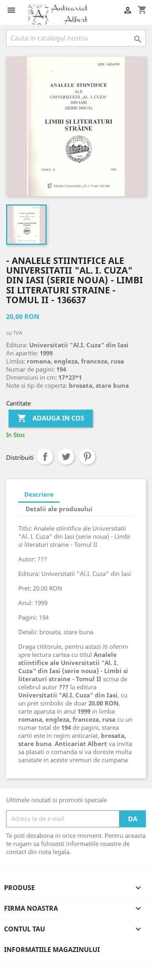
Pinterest (87, 456)
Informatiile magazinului (52, 949)
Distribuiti (45, 456)
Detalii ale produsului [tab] (59, 509)
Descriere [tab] (39, 494)
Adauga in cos (50, 418)
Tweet (66, 456)
